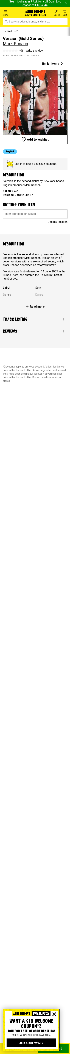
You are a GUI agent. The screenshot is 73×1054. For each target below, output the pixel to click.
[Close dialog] (54, 1014)
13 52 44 (41, 5)
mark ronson (15, 43)
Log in (18, 164)
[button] (12, 13)
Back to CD (12, 31)
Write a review (34, 50)
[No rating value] (11, 51)
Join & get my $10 (31, 1043)
